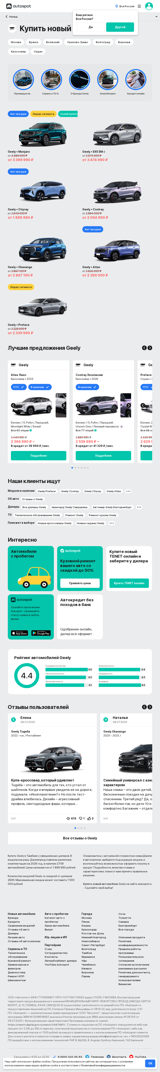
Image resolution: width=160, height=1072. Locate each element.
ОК (150, 1063)
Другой (120, 27)
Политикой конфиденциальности (103, 1065)
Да (91, 27)
